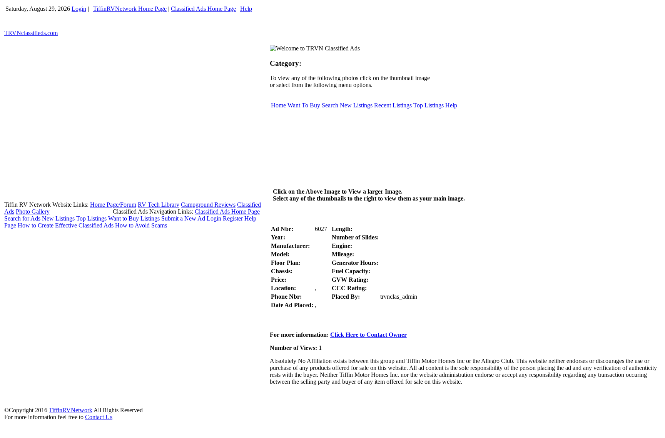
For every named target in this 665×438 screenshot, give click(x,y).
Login (79, 8)
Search (330, 105)
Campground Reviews (208, 204)
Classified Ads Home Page (203, 8)
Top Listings (91, 218)
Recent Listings (393, 105)
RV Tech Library (158, 204)
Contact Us (98, 417)
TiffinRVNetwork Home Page (130, 8)
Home (278, 105)
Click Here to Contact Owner (368, 334)
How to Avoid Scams (141, 225)
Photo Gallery (33, 211)
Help (246, 8)
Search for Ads (22, 218)
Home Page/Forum (113, 204)
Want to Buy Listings (134, 218)
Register (233, 218)
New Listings (58, 218)
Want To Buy (303, 105)
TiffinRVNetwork (70, 410)
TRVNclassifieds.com (31, 33)
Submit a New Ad (183, 218)
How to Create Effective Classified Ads (66, 225)
